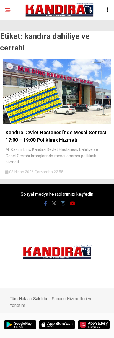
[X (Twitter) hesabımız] (53, 203)
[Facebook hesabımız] (45, 203)
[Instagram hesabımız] (63, 203)
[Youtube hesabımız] (72, 203)
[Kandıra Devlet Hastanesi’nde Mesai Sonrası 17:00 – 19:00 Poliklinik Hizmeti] (57, 123)
